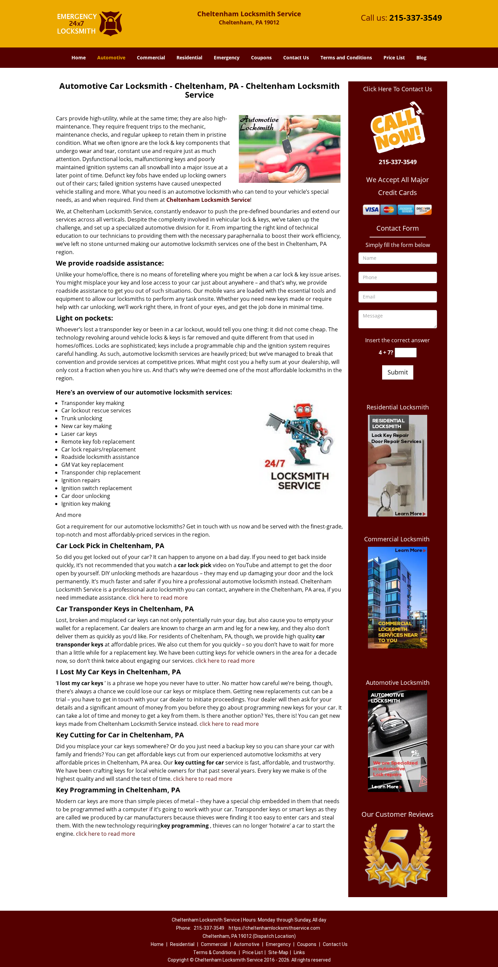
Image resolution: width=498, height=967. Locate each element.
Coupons (261, 57)
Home (78, 57)
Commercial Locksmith (397, 539)
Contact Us (296, 57)
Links (299, 952)
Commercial (151, 57)
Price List (394, 57)
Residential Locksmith (398, 407)
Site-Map (278, 952)
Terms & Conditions (214, 952)
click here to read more (158, 597)
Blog (421, 57)
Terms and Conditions (346, 57)
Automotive (111, 57)
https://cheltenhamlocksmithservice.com (274, 928)
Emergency (227, 57)
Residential (189, 57)
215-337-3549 (415, 17)
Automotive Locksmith (398, 682)
